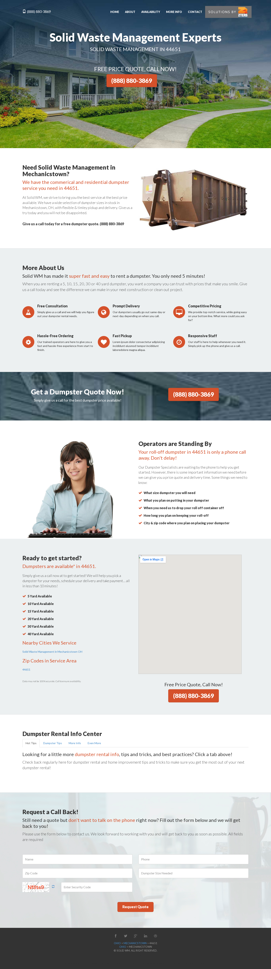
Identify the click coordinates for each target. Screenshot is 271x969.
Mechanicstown (135, 943)
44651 (26, 669)
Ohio (117, 943)
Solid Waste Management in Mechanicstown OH (52, 651)
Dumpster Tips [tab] (52, 743)
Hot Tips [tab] (31, 743)
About (130, 12)
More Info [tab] (75, 743)
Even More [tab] (94, 743)
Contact (195, 12)
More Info (174, 12)
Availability (150, 12)
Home (114, 12)
